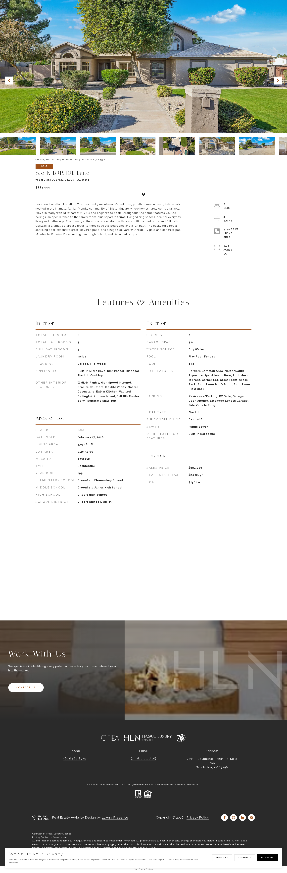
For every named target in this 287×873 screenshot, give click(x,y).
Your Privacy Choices (143, 869)
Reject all (222, 858)
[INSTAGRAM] (233, 817)
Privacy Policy (198, 817)
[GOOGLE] (251, 817)
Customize (245, 858)
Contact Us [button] (26, 687)
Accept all (267, 858)
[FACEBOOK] (224, 817)
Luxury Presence (115, 817)
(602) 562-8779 (74, 758)
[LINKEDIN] (242, 817)
